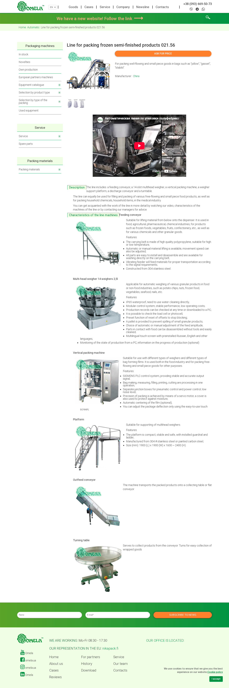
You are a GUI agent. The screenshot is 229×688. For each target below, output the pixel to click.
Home (54, 657)
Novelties (24, 62)
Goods (73, 7)
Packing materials (29, 169)
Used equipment (28, 110)
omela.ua (30, 660)
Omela (29, 653)
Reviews (55, 677)
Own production (28, 69)
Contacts (162, 7)
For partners (90, 657)
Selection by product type (34, 92)
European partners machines (36, 77)
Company (123, 7)
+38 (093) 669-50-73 (197, 4)
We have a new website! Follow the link (100, 18)
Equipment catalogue (31, 84)
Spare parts (26, 143)
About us (56, 663)
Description (77, 187)
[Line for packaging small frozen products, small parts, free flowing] (88, 71)
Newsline (142, 7)
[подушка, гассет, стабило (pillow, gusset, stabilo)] (77, 103)
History (86, 663)
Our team (120, 663)
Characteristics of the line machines (93, 215)
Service (105, 7)
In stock (23, 54)
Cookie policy (215, 672)
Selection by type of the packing (33, 101)
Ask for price (163, 53)
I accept (216, 679)
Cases (88, 7)
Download (88, 670)
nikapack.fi (110, 648)
